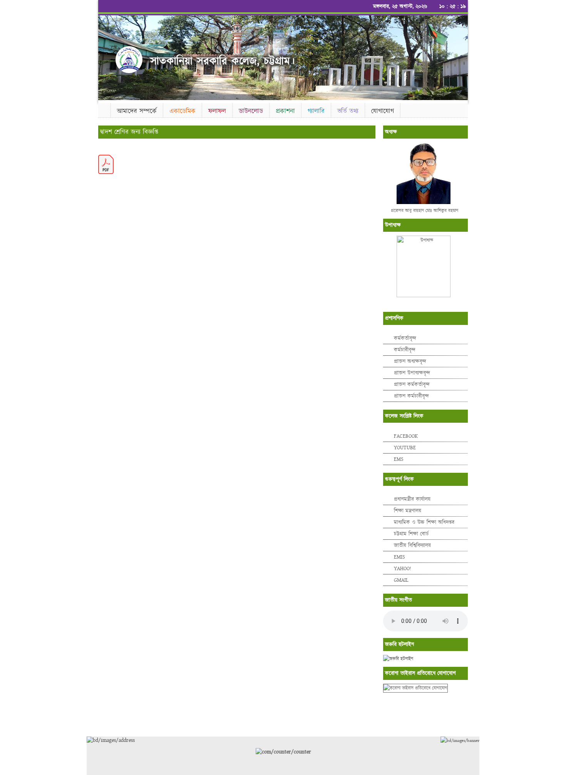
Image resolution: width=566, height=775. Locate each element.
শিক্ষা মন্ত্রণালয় (407, 511)
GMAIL (401, 580)
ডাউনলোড (251, 111)
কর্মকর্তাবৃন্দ (405, 338)
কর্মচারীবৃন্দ (404, 350)
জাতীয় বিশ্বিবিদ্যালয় (412, 545)
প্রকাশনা (285, 111)
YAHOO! (402, 568)
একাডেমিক (182, 111)
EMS (399, 459)
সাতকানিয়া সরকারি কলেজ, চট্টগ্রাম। (222, 61)
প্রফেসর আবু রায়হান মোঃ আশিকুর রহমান (424, 211)
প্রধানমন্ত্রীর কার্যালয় (412, 499)
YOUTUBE (405, 448)
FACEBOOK (406, 436)
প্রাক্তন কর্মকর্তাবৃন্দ (412, 384)
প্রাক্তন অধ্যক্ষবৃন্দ (410, 361)
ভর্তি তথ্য (347, 111)
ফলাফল (217, 111)
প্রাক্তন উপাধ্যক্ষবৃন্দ (412, 373)
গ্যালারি (316, 111)
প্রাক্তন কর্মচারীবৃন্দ (411, 396)
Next (460, 55)
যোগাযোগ (382, 111)
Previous (105, 55)
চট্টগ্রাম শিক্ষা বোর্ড (411, 534)
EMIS (399, 557)
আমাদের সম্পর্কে (137, 111)
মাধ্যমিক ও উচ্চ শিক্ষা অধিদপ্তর (424, 522)
